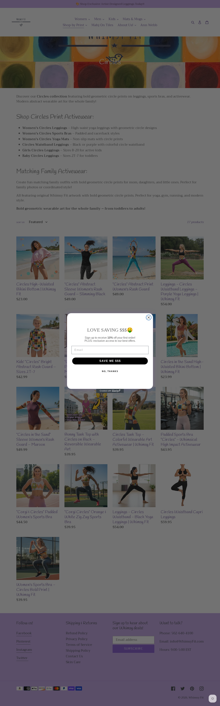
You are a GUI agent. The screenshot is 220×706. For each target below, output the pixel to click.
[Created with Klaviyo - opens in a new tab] (110, 391)
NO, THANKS (110, 371)
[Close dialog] (148, 317)
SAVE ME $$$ (110, 360)
